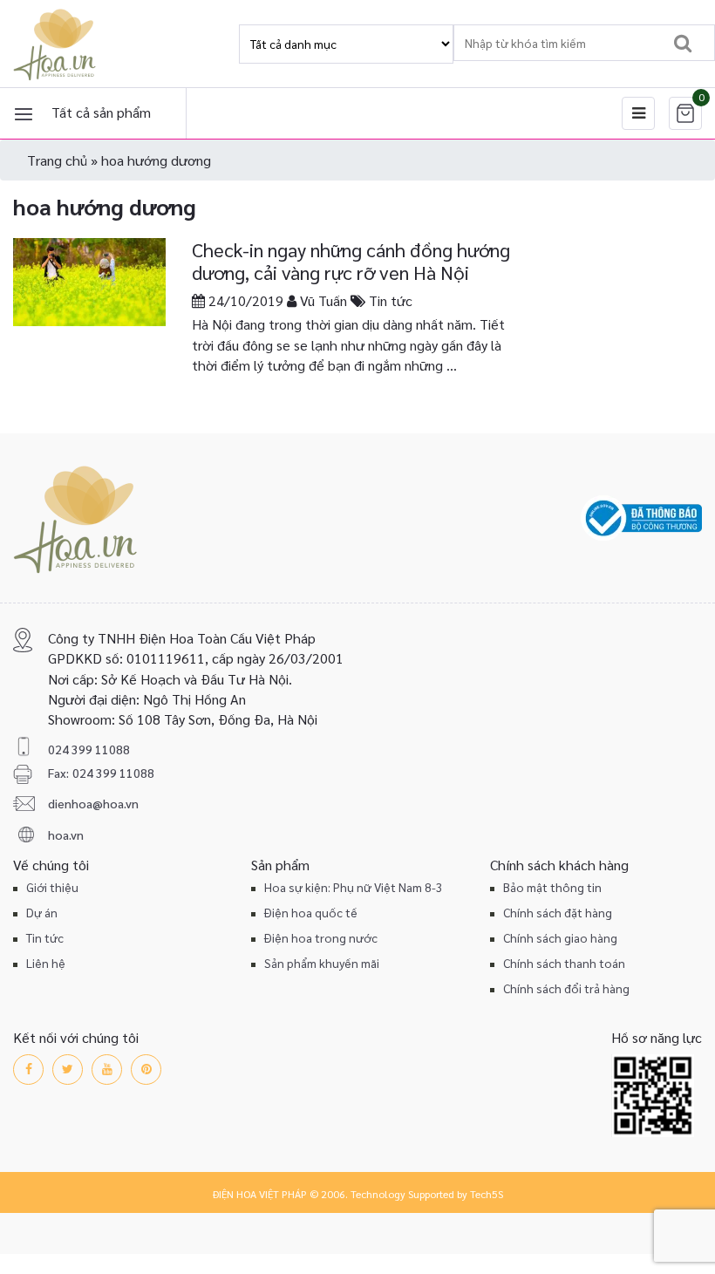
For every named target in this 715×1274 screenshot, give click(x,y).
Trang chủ (57, 160)
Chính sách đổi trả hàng (566, 988)
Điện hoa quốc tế (311, 912)
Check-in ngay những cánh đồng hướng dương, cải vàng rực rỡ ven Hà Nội (351, 260)
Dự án (42, 912)
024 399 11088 (89, 749)
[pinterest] (146, 1069)
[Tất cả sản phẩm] (23, 113)
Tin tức (390, 300)
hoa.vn (66, 834)
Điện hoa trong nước (321, 937)
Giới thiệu (52, 887)
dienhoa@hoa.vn (93, 803)
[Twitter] (67, 1069)
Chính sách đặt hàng (557, 912)
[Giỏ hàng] (685, 113)
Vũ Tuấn (323, 300)
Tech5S (486, 1194)
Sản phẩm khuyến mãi (321, 963)
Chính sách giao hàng (560, 937)
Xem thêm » (229, 394)
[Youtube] (107, 1069)
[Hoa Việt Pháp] (56, 43)
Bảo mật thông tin (552, 887)
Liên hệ (45, 963)
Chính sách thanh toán (564, 963)
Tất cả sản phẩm (101, 112)
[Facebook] (28, 1069)
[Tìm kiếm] (682, 42)
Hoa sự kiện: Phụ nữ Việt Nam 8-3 (353, 887)
